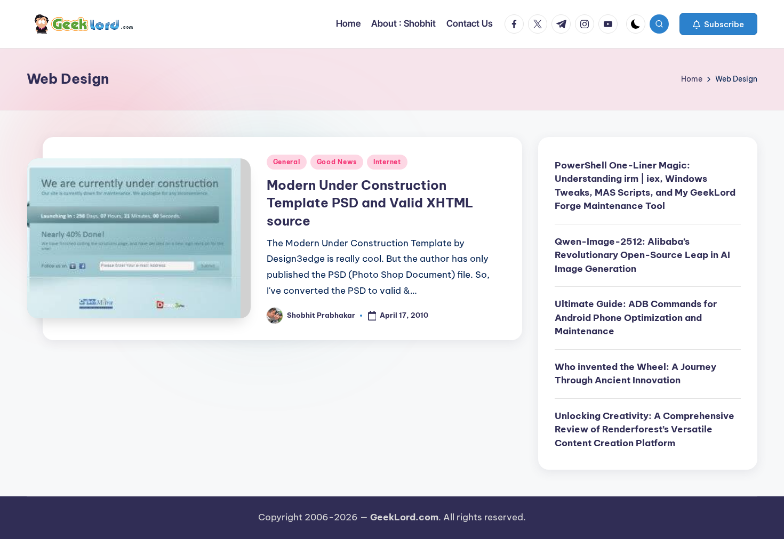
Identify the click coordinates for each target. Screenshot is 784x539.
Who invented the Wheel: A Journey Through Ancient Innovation (635, 374)
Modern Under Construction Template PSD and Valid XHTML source (370, 203)
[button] (718, 24)
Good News (337, 162)
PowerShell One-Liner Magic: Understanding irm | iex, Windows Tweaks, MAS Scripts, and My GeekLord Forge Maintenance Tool (645, 185)
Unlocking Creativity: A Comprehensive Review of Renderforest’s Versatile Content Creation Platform (644, 429)
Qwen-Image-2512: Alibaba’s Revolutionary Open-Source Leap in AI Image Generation (642, 255)
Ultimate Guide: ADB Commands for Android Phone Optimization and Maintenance (636, 317)
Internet (387, 162)
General (286, 162)
